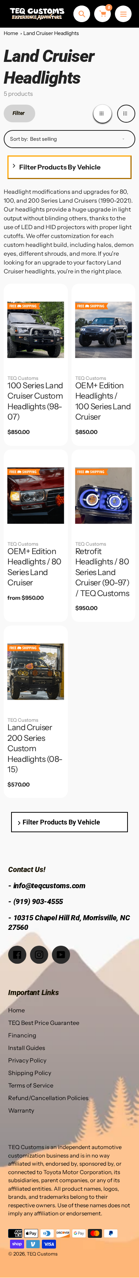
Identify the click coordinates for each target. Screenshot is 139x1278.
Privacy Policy (27, 1060)
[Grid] (102, 114)
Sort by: (19, 139)
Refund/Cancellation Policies (48, 1098)
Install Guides (26, 1047)
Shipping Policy (29, 1072)
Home (11, 33)
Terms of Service (30, 1085)
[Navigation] (123, 14)
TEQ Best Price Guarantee (43, 1022)
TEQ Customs (22, 378)
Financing (22, 1035)
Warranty (21, 1110)
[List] (126, 114)
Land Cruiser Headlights (51, 33)
